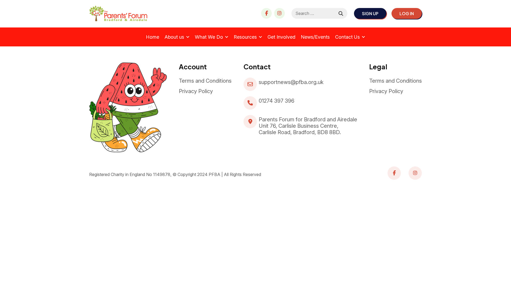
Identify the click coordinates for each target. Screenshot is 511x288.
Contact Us (347, 37)
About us (174, 37)
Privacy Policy (196, 91)
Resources (245, 37)
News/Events (315, 37)
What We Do (209, 37)
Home (152, 37)
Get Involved (281, 37)
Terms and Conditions (205, 81)
